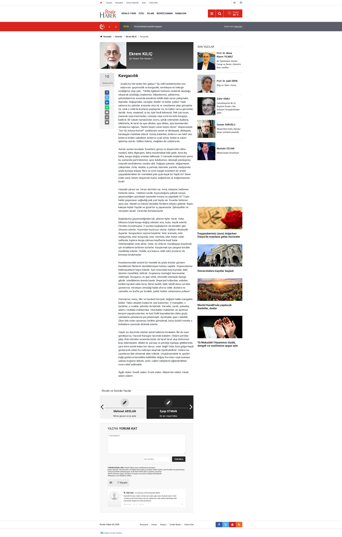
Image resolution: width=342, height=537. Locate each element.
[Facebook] (107, 92)
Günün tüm (233, 26)
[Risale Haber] (108, 13)
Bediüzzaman (165, 13)
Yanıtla (128, 504)
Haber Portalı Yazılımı (113, 533)
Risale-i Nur (129, 13)
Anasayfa (144, 525)
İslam (150, 13)
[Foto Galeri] (240, 2)
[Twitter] (107, 97)
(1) (136, 504)
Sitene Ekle (153, 3)
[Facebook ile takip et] (219, 524)
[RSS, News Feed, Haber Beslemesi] (239, 524)
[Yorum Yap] (107, 122)
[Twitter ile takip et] (225, 524)
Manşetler (119, 3)
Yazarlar (109, 3)
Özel (141, 13)
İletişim (163, 525)
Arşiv (144, 3)
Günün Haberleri (132, 3)
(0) (142, 504)
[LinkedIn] (107, 102)
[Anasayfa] (101, 3)
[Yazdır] (107, 117)
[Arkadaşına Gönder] (107, 112)
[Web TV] (234, 2)
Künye (154, 525)
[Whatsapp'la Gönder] (107, 107)
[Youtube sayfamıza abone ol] (232, 524)
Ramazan (180, 13)
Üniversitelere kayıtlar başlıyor (148, 26)
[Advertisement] (87, 78)
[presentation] (109, 26)
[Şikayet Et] (181, 504)
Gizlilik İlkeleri (175, 525)
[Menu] (211, 13)
